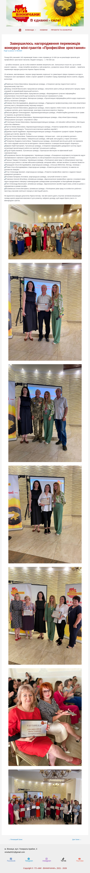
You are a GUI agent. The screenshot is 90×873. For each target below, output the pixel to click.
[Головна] (20, 30)
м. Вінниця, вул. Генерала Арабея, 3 (21, 849)
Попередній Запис (15, 839)
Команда (29, 30)
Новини (43, 30)
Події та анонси (9, 51)
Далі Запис (76, 839)
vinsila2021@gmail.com (15, 852)
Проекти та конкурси (61, 30)
